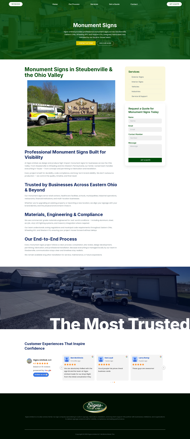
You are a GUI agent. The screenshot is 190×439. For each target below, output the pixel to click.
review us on (40, 374)
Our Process (74, 4)
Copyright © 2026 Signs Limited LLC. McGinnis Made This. (95, 434)
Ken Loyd (109, 358)
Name (130, 117)
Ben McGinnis (77, 358)
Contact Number (135, 134)
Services (94, 4)
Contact (134, 4)
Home (55, 4)
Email (130, 126)
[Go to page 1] (112, 382)
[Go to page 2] (114, 382)
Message (132, 143)
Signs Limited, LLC (42, 360)
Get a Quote (114, 4)
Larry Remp (144, 358)
